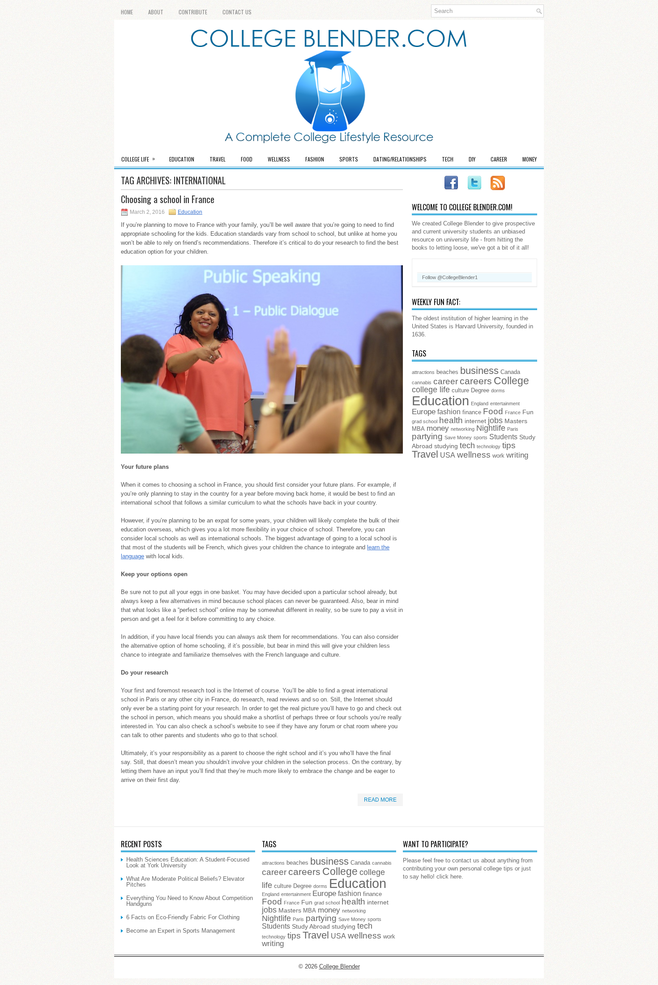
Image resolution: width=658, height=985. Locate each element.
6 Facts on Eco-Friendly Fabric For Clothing (182, 917)
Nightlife (490, 428)
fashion (449, 412)
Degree (480, 390)
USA (447, 455)
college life (431, 389)
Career (499, 159)
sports (480, 437)
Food (246, 159)
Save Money (458, 437)
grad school (424, 421)
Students (503, 437)
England (479, 403)
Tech (447, 159)
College (511, 380)
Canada (510, 372)
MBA (418, 429)
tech (467, 445)
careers (476, 381)
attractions (423, 372)
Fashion (314, 159)
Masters (515, 421)
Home (127, 12)
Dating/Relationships (400, 159)
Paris (512, 429)
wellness (474, 454)
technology (488, 446)
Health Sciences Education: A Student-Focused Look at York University (187, 862)
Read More (380, 800)
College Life (138, 158)
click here (448, 876)
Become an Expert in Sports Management (180, 930)
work (498, 456)
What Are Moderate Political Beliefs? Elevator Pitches (185, 881)
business (479, 370)
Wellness (279, 159)
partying (427, 436)
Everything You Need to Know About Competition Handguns (189, 901)
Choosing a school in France (167, 199)
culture (460, 390)
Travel (217, 159)
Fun (528, 412)
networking (462, 429)
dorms (498, 390)
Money (529, 159)
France (513, 412)
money (438, 428)
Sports (348, 159)
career (445, 381)
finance (471, 412)
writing (517, 455)
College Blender (339, 966)
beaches (447, 372)
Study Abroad (311, 926)
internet (475, 421)
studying (446, 446)
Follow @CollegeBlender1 (450, 277)
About (155, 12)
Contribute (193, 12)
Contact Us (237, 12)
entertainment (505, 403)
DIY (472, 159)
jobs (495, 420)
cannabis (422, 382)
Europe (424, 412)
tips (509, 445)
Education (181, 159)
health (451, 420)
